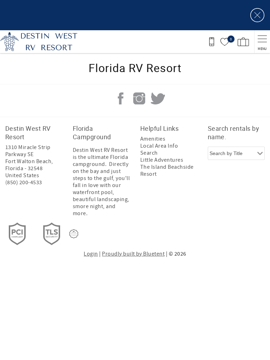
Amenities (152, 138)
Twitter (158, 98)
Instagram (139, 98)
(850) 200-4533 (23, 182)
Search (149, 152)
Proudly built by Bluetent (133, 253)
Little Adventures (161, 159)
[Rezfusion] (74, 234)
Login (91, 253)
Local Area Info (159, 145)
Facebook (121, 98)
